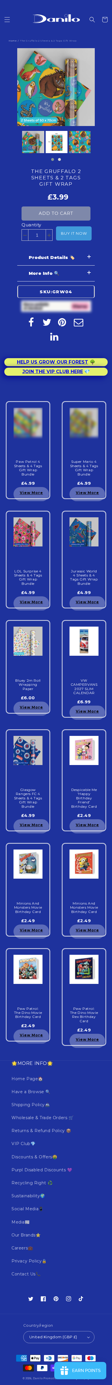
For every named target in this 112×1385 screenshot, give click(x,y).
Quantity (31, 225)
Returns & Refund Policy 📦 (41, 1130)
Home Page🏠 (27, 1078)
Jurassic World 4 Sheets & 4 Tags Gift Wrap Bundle (84, 577)
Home (13, 40)
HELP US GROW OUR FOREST (52, 362)
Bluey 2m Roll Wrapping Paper (28, 685)
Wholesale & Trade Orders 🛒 (42, 1117)
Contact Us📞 (26, 1274)
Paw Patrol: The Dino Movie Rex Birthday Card (84, 1015)
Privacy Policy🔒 (29, 1261)
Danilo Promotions (46, 1378)
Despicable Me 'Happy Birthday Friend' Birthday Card (84, 798)
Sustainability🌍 (28, 1195)
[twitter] (47, 322)
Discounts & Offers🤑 (34, 1157)
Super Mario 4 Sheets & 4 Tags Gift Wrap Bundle (84, 468)
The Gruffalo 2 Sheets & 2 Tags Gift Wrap (56, 177)
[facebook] (31, 322)
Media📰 (20, 1222)
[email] (79, 322)
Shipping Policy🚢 (30, 1104)
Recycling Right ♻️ (32, 1182)
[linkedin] (55, 336)
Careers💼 (22, 1248)
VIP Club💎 (23, 1143)
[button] (7, 19)
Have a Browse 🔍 (31, 1091)
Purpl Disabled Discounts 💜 (41, 1169)
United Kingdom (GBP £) (53, 1337)
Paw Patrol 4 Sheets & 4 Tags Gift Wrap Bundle (28, 468)
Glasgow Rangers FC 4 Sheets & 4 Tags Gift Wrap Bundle (28, 798)
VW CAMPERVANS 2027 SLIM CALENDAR (84, 687)
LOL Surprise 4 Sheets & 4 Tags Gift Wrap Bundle (28, 577)
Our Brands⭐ (26, 1235)
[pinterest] (63, 322)
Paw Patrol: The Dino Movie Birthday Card (28, 1013)
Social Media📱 (27, 1208)
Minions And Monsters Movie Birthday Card (28, 907)
